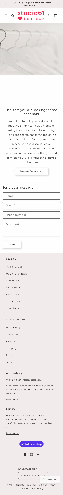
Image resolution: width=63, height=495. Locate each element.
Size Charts (12, 308)
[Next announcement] (57, 4)
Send (11, 244)
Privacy (10, 355)
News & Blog (13, 327)
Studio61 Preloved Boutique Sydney (35, 485)
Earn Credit (12, 294)
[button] (6, 15)
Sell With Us (13, 287)
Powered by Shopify (31, 488)
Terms (9, 362)
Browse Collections (31, 171)
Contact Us (12, 334)
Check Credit (13, 301)
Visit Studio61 (14, 267)
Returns (10, 341)
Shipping (11, 348)
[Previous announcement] (5, 4)
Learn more (12, 399)
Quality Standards (16, 273)
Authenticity (13, 280)
